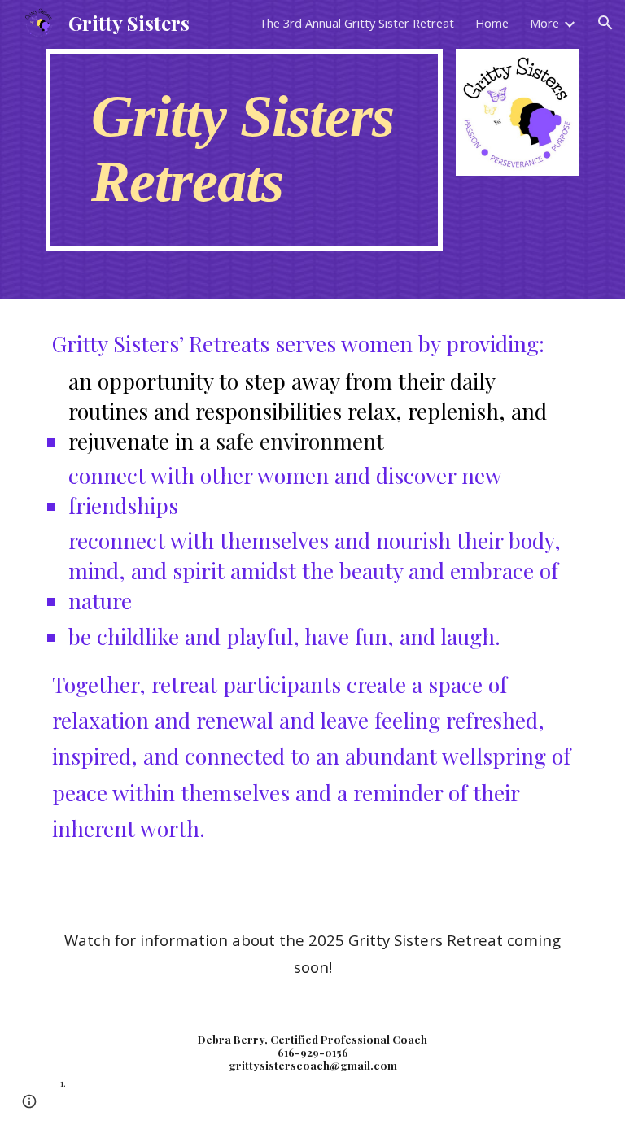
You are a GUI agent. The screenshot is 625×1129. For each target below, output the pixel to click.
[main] (244, 150)
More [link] (544, 23)
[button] (605, 22)
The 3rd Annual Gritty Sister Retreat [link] (356, 23)
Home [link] (492, 23)
